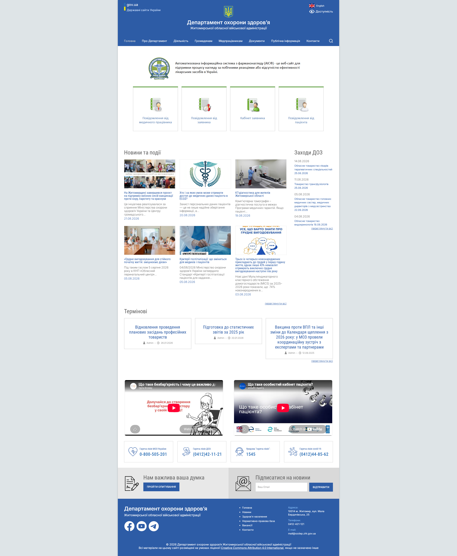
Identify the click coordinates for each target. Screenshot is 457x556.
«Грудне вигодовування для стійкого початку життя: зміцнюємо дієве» (147, 260)
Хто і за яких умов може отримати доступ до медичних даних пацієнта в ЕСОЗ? (204, 195)
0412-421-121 (296, 523)
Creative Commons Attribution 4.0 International (252, 548)
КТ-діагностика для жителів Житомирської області (252, 194)
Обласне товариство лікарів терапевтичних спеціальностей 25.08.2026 (313, 169)
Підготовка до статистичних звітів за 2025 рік (228, 330)
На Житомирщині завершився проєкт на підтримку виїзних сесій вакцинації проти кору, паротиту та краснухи (148, 195)
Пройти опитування (161, 486)
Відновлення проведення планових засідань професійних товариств (157, 332)
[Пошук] (331, 41)
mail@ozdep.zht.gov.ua (302, 533)
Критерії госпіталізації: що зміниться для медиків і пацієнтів (203, 260)
